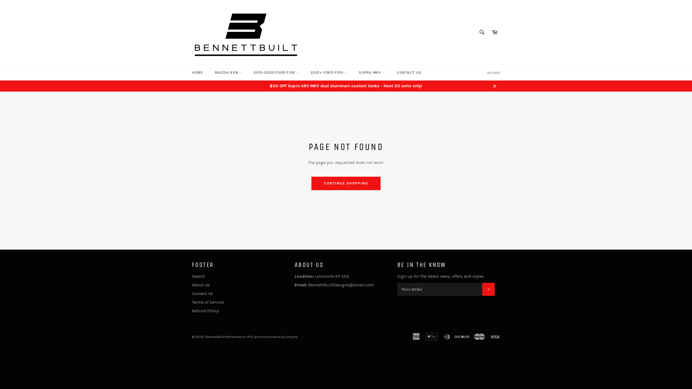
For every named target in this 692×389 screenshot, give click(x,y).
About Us (201, 284)
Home (197, 72)
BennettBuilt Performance (225, 337)
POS (250, 337)
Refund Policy (205, 310)
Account (493, 73)
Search (198, 276)
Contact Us (409, 72)
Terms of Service (208, 302)
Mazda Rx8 (227, 72)
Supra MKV (370, 72)
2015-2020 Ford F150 (275, 72)
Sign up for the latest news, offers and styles (440, 276)
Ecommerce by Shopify (279, 337)
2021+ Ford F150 (327, 72)
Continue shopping (346, 183)
